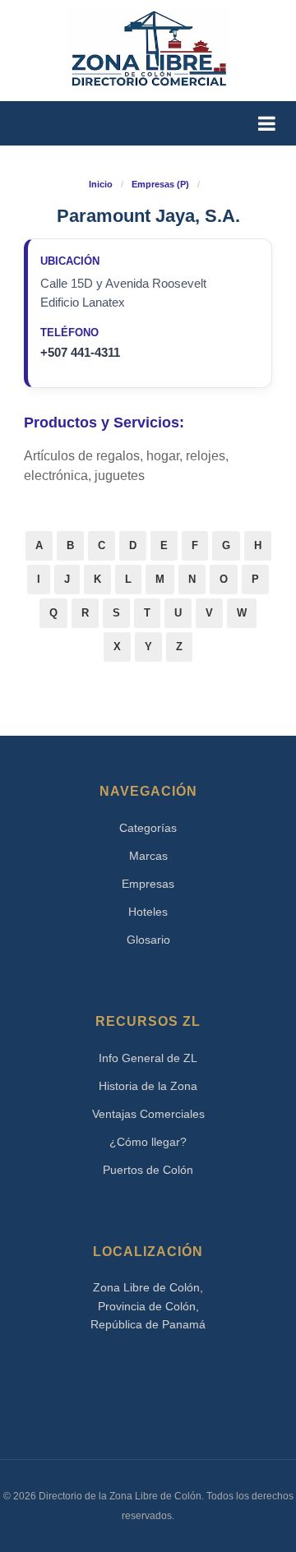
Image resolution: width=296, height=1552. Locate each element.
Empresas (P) (160, 184)
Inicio (101, 184)
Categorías (148, 827)
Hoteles (148, 911)
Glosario (148, 939)
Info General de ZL (148, 1058)
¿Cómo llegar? (148, 1141)
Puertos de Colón (148, 1169)
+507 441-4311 (80, 352)
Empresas (148, 883)
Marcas (148, 855)
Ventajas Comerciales (148, 1113)
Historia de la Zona (148, 1085)
